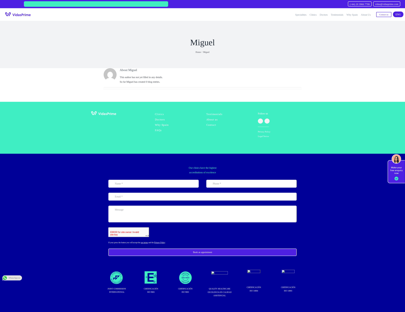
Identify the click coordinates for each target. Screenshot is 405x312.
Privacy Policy (264, 132)
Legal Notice (263, 136)
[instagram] (260, 121)
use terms (144, 242)
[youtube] (267, 121)
